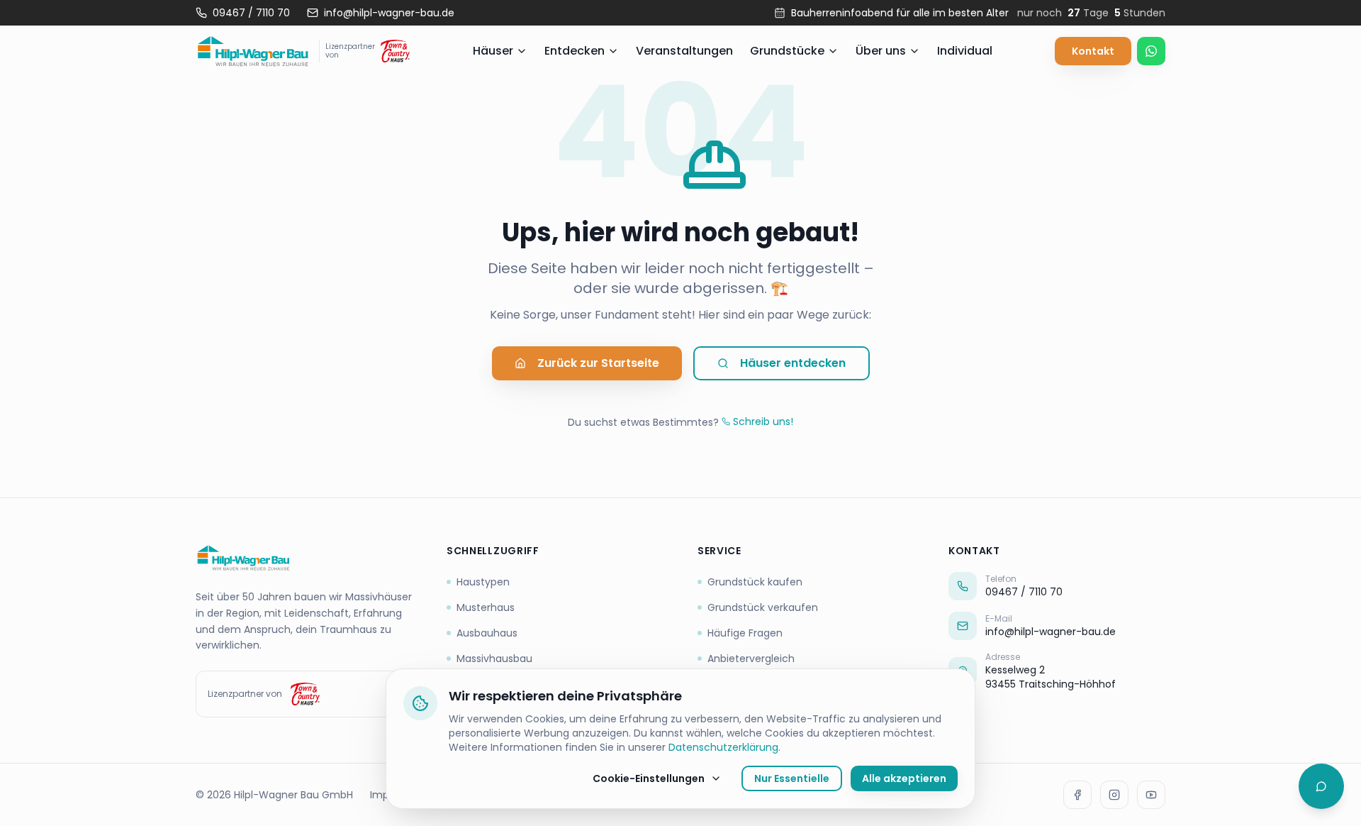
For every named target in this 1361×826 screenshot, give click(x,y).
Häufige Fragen (745, 633)
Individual (964, 51)
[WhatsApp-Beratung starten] (1151, 51)
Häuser (493, 51)
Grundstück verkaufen (762, 607)
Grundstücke (787, 51)
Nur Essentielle (791, 778)
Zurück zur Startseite (598, 363)
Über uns (881, 51)
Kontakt (1093, 51)
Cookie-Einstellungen (649, 778)
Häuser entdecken (793, 363)
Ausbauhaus (487, 633)
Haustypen (483, 582)
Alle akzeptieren (904, 778)
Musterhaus (486, 607)
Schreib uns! (763, 421)
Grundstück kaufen (754, 582)
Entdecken (574, 51)
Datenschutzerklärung (723, 747)
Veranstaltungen (684, 51)
